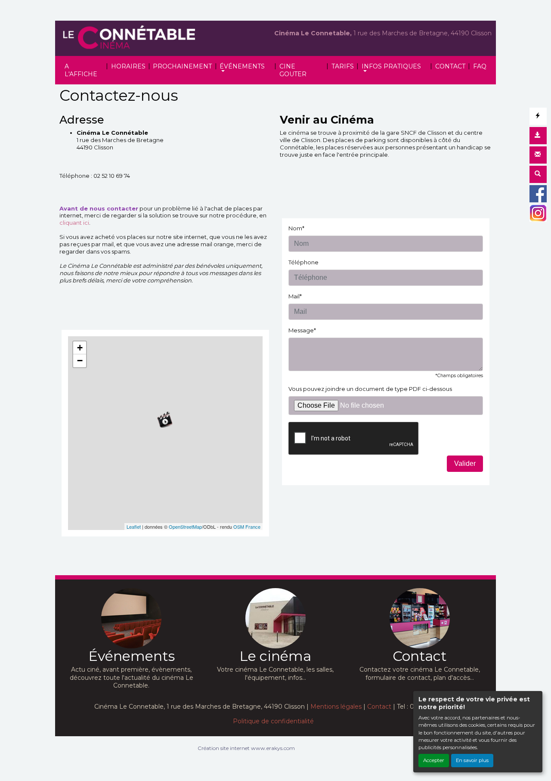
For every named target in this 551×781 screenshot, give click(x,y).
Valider (465, 463)
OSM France (246, 526)
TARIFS (342, 66)
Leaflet (134, 526)
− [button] (80, 360)
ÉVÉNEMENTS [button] (242, 66)
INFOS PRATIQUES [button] (391, 66)
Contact (379, 706)
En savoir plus (472, 760)
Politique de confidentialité (273, 721)
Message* (302, 330)
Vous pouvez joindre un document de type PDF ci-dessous (370, 388)
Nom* (296, 228)
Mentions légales (336, 706)
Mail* (295, 296)
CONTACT (450, 66)
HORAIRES (128, 66)
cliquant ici (74, 222)
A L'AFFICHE (81, 70)
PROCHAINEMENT (182, 66)
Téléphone (303, 262)
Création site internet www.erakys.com (246, 748)
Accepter (433, 760)
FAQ (479, 66)
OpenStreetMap (185, 526)
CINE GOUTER (292, 70)
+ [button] (80, 347)
